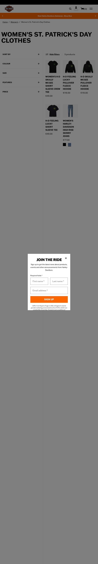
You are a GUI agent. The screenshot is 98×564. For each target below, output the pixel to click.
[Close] (66, 258)
